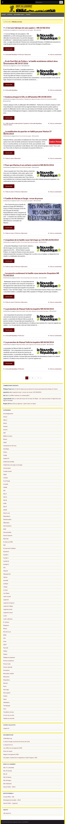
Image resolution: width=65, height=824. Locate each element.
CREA (5, 474)
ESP (4, 545)
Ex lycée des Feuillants (9, 548)
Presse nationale (7, 667)
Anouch (5, 429)
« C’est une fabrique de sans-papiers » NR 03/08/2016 (27, 28)
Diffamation (6, 522)
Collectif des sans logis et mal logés (12, 465)
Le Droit (5, 590)
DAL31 (5, 497)
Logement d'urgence (36, 99)
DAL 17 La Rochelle (8, 767)
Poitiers (5, 654)
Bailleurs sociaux (7, 436)
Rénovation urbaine (8, 673)
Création (5, 477)
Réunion (5, 683)
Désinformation (7, 519)
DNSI (27, 311)
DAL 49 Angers (7, 780)
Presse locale (19, 30)
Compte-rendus (7, 471)
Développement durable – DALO (12, 800)
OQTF (5, 644)
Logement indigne (8, 606)
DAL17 (5, 493)
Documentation (7, 532)
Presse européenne (8, 660)
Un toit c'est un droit (8, 715)
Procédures (6, 670)
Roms (4, 686)
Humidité (5, 580)
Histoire (5, 577)
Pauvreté (5, 648)
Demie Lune (6, 513)
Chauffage (6, 449)
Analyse (5, 426)
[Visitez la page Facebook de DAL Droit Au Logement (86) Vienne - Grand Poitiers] (2, 2)
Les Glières (6, 593)
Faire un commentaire (56, 54)
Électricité (5, 538)
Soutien (5, 696)
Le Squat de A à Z (8, 744)
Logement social (7, 609)
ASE (4, 432)
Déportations (6, 516)
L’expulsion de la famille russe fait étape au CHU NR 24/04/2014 (32, 240)
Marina (42, 99)
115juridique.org (7, 738)
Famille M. (6, 564)
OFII (4, 638)
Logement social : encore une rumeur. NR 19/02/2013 (27, 392)
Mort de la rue (7, 631)
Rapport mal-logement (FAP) (11, 754)
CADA (17, 99)
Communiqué (6, 468)
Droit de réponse (7, 535)
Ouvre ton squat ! (8, 751)
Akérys (5, 423)
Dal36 (4, 503)
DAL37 (5, 506)
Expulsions (21, 99)
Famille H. (18, 200)
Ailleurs (5, 420)
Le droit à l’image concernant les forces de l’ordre (16, 741)
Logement (6, 599)
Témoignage (6, 705)
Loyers (5, 615)
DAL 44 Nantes (7, 777)
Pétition (5, 651)
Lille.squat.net (7, 813)
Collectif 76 (6, 458)
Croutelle (5, 484)
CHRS (6, 123)
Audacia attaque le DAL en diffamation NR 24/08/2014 (28, 97)
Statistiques (6, 702)
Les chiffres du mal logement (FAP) (12, 748)
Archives (9, 14)
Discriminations (7, 526)
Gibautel (5, 570)
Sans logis (6, 689)
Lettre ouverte (7, 596)
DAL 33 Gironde (7, 770)
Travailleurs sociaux (8, 712)
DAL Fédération (7, 783)
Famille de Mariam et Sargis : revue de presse (24, 198)
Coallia (5, 455)
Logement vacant (8, 612)
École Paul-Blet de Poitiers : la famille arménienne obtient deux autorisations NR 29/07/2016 (30, 62)
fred (6, 65)
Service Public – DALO (9, 787)
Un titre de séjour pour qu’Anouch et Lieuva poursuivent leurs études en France (36, 389)
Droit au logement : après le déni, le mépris (24, 403)
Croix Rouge (6, 481)
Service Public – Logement (10, 803)
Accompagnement (8, 413)
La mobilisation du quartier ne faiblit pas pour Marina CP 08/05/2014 (27, 132)
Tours (4, 708)
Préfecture (21, 54)
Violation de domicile (8, 718)
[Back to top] (61, 820)
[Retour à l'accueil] (32, 9)
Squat (4, 699)
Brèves (5, 439)
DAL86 (6, 30)
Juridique (5, 583)
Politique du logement (9, 657)
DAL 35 (5, 774)
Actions (5, 416)
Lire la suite (9, 49)
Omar (4, 641)
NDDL (5, 635)
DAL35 (5, 500)
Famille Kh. (6, 561)
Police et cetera (7, 124)
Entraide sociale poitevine (16, 123)
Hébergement (27, 99)
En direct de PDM (8, 542)
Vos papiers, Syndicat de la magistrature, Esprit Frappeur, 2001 (20, 757)
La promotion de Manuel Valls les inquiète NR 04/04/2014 (29, 309)
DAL (4, 490)
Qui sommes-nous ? (19, 14)
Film (4, 567)
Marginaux (6, 625)
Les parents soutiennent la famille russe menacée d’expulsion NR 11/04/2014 (31, 274)
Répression (25, 30)
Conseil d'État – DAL (8, 796)
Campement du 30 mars (9, 445)
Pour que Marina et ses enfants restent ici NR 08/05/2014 (29, 165)
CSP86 (5, 487)
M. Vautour (6, 622)
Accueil (4, 14)
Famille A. (6, 554)
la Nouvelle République (11, 54)
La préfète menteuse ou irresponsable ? (19, 395)
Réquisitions (6, 680)
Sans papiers (31, 30)
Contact (28, 14)
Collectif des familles (20, 311)
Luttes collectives (32, 311)
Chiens (5, 452)
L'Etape (5, 587)
